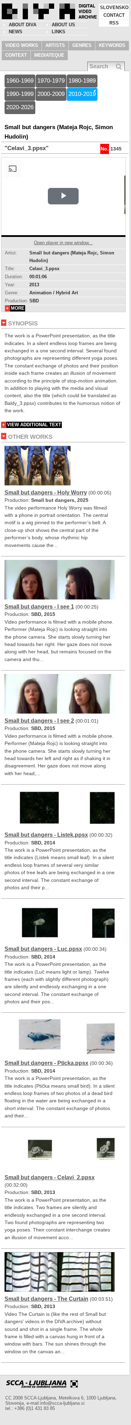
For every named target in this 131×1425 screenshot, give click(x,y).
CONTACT (114, 15)
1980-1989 (82, 80)
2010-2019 (82, 94)
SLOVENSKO (114, 7)
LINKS (58, 31)
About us (63, 24)
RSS (114, 23)
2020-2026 (20, 107)
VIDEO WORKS (21, 45)
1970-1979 (51, 80)
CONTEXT (16, 55)
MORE (17, 308)
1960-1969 (20, 80)
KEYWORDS (112, 45)
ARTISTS (55, 45)
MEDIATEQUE (49, 55)
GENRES (82, 45)
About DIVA (22, 24)
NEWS (15, 31)
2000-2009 (51, 94)
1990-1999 (20, 94)
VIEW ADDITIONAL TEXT (34, 424)
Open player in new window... (63, 242)
